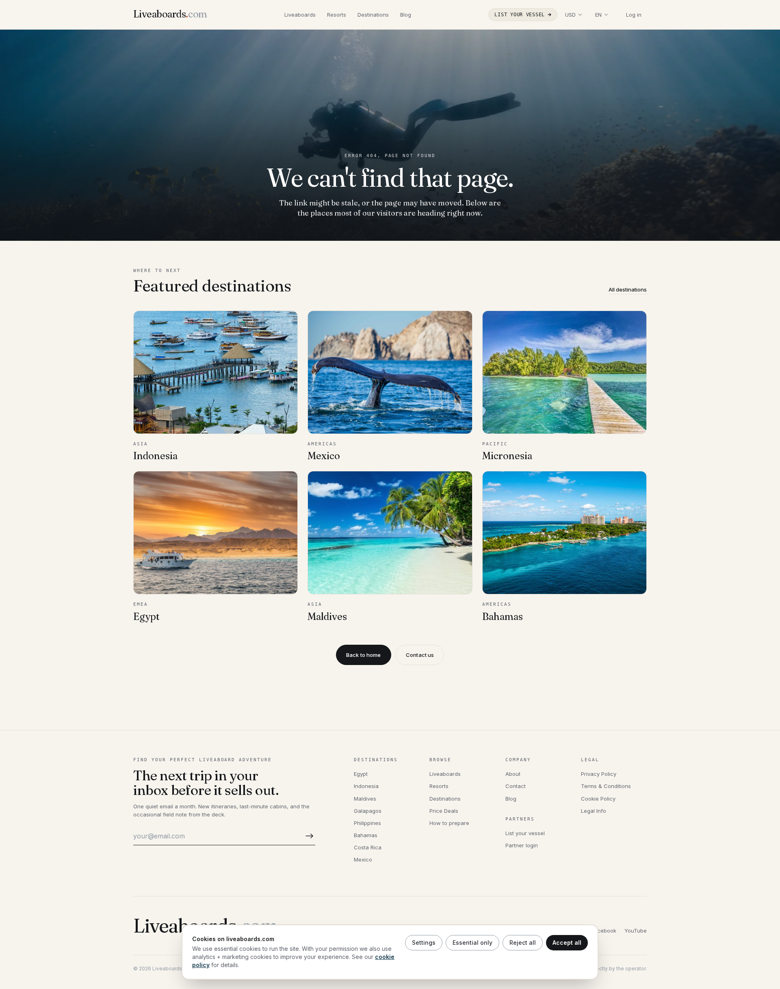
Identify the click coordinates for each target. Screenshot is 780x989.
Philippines (367, 823)
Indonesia (366, 786)
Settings (424, 942)
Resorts (336, 14)
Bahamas (365, 835)
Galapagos (367, 811)
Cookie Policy (598, 798)
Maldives (365, 798)
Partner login (521, 845)
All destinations (628, 289)
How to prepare (449, 823)
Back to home (363, 655)
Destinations (373, 14)
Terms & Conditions (606, 786)
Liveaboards (300, 14)
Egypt (361, 774)
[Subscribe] (308, 836)
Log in (633, 14)
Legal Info (593, 811)
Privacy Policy (598, 774)
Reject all (522, 942)
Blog (405, 14)
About (512, 774)
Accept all (566, 942)
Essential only (472, 942)
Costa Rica (367, 847)
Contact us (420, 655)
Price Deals (443, 811)
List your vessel (519, 14)
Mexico (363, 859)
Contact (515, 786)
